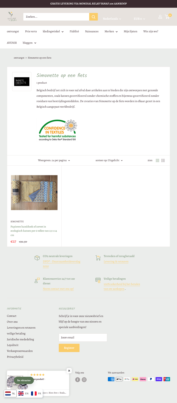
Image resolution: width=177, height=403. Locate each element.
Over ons (12, 322)
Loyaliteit (12, 345)
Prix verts (31, 31)
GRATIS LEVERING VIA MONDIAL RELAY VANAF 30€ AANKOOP (88, 4)
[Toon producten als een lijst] (163, 160)
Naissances (92, 31)
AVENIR (12, 43)
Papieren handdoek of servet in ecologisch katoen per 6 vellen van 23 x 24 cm (34, 231)
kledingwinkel (51, 31)
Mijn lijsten (130, 31)
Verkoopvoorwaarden (20, 351)
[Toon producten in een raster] (157, 160)
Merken (109, 31)
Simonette (17, 221)
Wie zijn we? (150, 31)
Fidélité (74, 31)
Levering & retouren (116, 261)
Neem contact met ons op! (58, 289)
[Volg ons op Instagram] (84, 379)
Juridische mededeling (20, 339)
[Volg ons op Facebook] (77, 379)
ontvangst (13, 31)
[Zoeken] (93, 17)
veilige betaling (16, 333)
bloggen (27, 43)
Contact (11, 316)
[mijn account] (160, 17)
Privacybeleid (15, 357)
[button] (69, 370)
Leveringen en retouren (21, 328)
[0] (167, 17)
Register (69, 348)
